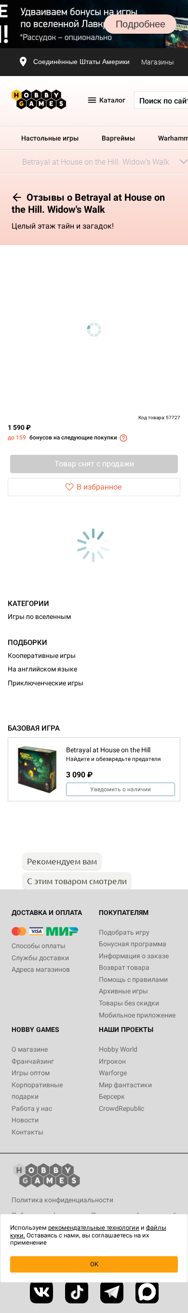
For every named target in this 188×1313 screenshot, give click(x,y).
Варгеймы (118, 138)
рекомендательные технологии (93, 1227)
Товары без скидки (129, 1003)
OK (94, 1264)
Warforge (113, 1073)
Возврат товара (124, 967)
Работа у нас (32, 1108)
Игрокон (112, 1061)
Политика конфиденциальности (62, 1200)
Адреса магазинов (41, 969)
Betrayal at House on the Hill (108, 750)
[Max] (147, 1291)
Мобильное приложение (137, 1015)
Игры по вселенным (39, 616)
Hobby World (118, 1049)
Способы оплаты (39, 946)
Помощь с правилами (133, 979)
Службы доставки (40, 958)
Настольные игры (50, 138)
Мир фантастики (125, 1085)
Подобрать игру (124, 932)
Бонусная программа (132, 944)
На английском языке (42, 669)
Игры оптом (31, 1073)
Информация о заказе (134, 956)
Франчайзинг (33, 1061)
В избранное (99, 486)
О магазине (30, 1049)
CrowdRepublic (121, 1108)
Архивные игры (123, 991)
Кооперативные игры (42, 655)
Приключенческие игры (45, 683)
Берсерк (112, 1096)
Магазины (157, 62)
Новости (25, 1120)
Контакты (27, 1132)
